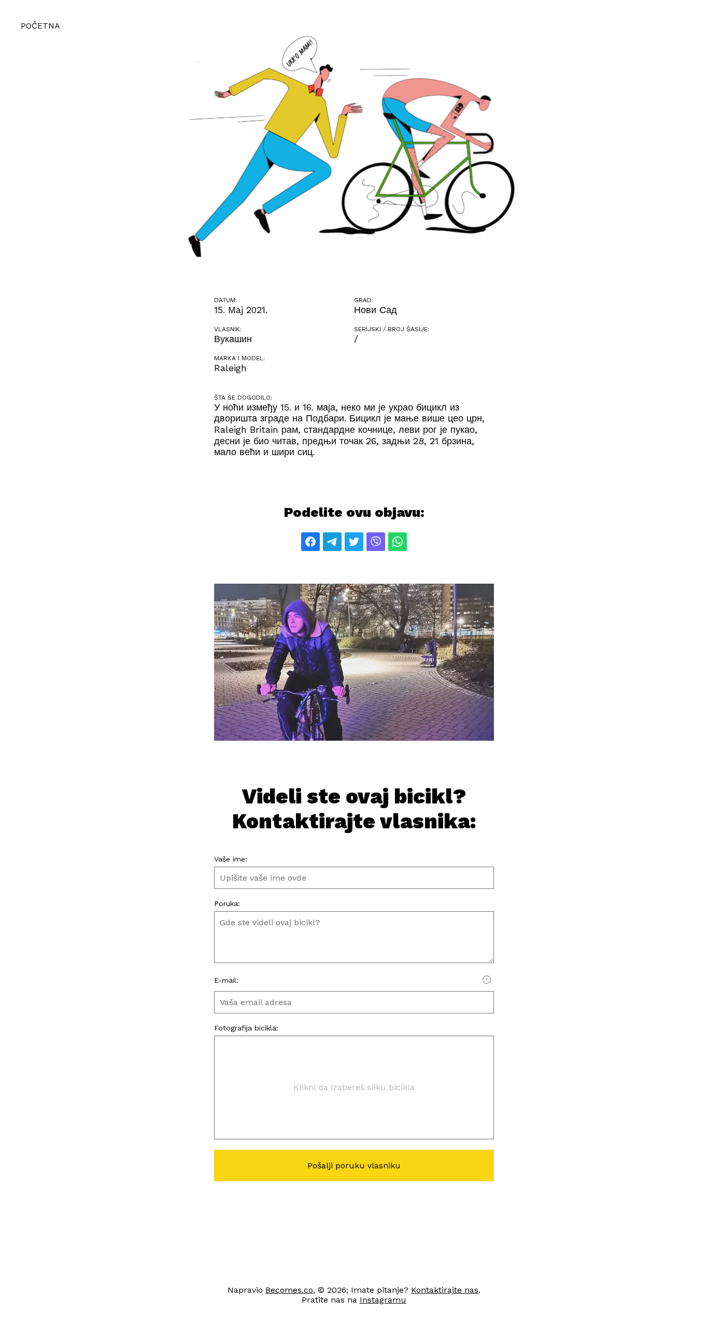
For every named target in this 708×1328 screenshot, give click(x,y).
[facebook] (310, 541)
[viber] (375, 541)
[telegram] (332, 541)
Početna (40, 26)
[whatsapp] (397, 541)
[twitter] (354, 541)
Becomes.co (289, 1290)
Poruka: (227, 903)
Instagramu (383, 1300)
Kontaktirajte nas (444, 1290)
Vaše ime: (230, 859)
